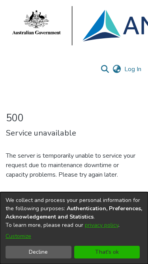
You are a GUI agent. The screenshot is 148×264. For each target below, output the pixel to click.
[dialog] (74, 228)
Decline (38, 252)
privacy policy (101, 225)
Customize (18, 236)
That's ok (107, 252)
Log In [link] (133, 69)
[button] (105, 69)
